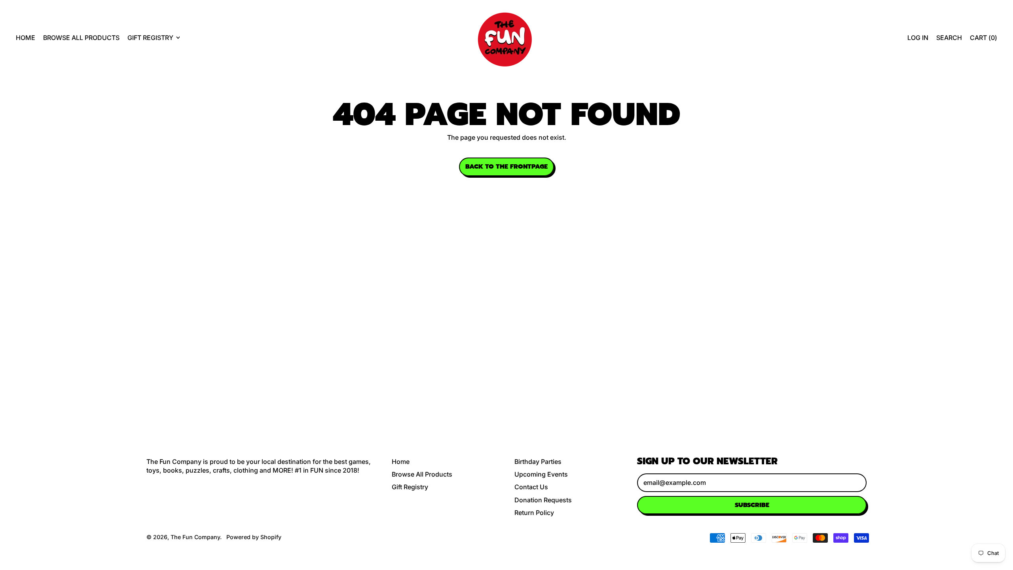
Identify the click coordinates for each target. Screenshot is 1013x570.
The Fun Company (195, 537)
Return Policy (534, 513)
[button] (949, 38)
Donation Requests (543, 500)
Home (25, 38)
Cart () (983, 40)
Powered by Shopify (253, 537)
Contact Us (531, 487)
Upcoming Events (541, 474)
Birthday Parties (538, 462)
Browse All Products (81, 38)
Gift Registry (410, 487)
